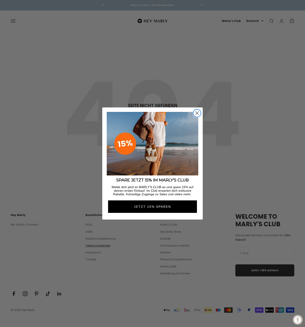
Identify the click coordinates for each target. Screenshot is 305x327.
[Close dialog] (197, 113)
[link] (152, 143)
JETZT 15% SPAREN (152, 206)
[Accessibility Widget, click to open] (298, 320)
